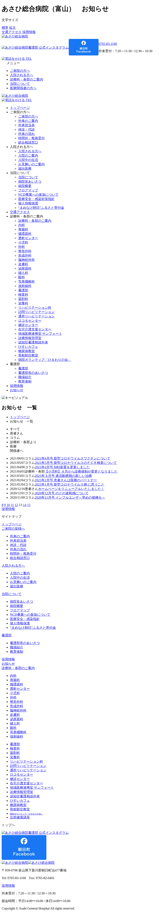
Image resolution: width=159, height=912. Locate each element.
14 (24, 505)
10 (8, 505)
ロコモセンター (29, 320)
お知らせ (16, 390)
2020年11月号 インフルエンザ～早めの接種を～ (70, 497)
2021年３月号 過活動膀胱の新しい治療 (63, 476)
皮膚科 (23, 264)
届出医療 (24, 168)
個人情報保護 (28, 203)
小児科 (23, 242)
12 (16, 505)
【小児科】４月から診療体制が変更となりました (81, 471)
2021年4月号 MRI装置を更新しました (62, 467)
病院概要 (24, 186)
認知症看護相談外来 (33, 342)
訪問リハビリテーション (36, 312)
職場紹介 (24, 377)
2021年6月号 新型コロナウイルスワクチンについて (72, 458)
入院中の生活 (28, 160)
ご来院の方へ (20, 70)
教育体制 (24, 381)
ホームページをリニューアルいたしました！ (71, 489)
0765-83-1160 (108, 44)
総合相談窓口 (28, 142)
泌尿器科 (24, 268)
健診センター (28, 325)
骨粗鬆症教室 (28, 355)
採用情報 (29, 32)
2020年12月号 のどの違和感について (62, 493)
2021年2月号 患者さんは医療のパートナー (66, 480)
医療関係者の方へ (23, 88)
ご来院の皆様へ (13, 528)
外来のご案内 (28, 120)
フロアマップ (28, 190)
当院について (20, 83)
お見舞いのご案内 (31, 164)
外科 (21, 246)
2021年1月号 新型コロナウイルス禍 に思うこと (69, 484)
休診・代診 (26, 129)
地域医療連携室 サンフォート (40, 333)
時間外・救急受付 (31, 138)
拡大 (12, 27)
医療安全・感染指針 (25, 619)
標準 (5, 27)
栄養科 (23, 303)
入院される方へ (21, 75)
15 (28, 505)
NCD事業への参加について (38, 194)
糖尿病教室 (26, 351)
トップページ (20, 107)
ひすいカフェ (28, 346)
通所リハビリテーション (36, 316)
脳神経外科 (26, 260)
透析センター (28, 238)
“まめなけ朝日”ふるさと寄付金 (41, 207)
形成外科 (24, 255)
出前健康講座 (20, 817)
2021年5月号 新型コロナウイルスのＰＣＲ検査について (76, 462)
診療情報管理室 (29, 338)
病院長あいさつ (29, 181)
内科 (21, 225)
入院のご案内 (28, 155)
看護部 (23, 290)
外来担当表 (26, 125)
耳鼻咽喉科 (26, 281)
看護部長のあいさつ (33, 372)
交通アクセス (12, 32)
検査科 (23, 294)
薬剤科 (23, 299)
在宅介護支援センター (34, 329)
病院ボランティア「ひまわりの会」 (44, 359)
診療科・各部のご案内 (26, 79)
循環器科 (24, 233)
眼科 (21, 277)
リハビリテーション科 (34, 307)
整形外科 (24, 251)
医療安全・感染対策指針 (36, 199)
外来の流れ (26, 134)
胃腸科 (23, 229)
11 (12, 505)
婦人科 (23, 273)
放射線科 (24, 286)
